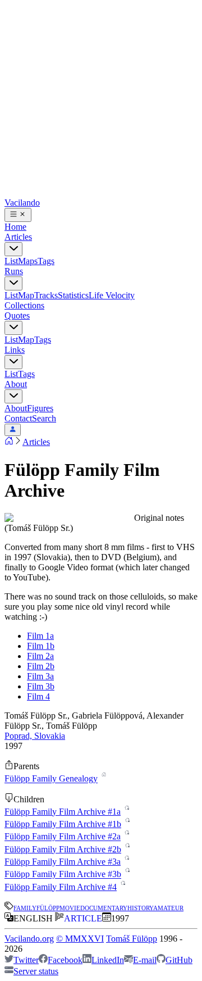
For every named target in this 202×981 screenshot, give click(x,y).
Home (15, 226)
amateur (168, 907)
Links (14, 350)
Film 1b (40, 646)
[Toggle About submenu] (13, 396)
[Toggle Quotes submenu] (13, 328)
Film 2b (40, 666)
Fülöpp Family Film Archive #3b (62, 874)
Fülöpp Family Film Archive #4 (60, 887)
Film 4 (38, 696)
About (15, 384)
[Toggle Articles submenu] (13, 249)
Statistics (73, 295)
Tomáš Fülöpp (131, 938)
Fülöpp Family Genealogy (51, 779)
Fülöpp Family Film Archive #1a (62, 811)
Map (26, 295)
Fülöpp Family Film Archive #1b (62, 824)
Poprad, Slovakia (34, 736)
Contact (18, 418)
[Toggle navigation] (17, 215)
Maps (28, 261)
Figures (40, 408)
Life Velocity (112, 295)
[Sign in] (12, 430)
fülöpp (47, 907)
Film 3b (40, 686)
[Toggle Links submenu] (13, 362)
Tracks (46, 295)
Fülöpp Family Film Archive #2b (62, 849)
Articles (18, 237)
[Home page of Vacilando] (8, 442)
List (11, 261)
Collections (24, 305)
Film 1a (40, 636)
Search (44, 418)
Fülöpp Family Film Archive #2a (62, 837)
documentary (103, 907)
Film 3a (40, 676)
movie (69, 907)
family (24, 907)
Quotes (17, 315)
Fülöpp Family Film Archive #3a (62, 861)
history (140, 907)
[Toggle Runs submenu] (13, 283)
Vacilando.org (29, 938)
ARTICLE (83, 918)
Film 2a (40, 656)
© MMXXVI (80, 938)
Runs (13, 271)
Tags (46, 261)
